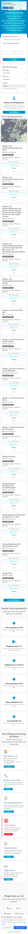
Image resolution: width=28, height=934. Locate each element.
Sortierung (5, 76)
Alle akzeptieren (20, 927)
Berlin (10, 908)
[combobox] (14, 39)
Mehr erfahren (14, 112)
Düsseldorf (20, 913)
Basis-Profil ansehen (14, 162)
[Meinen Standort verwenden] (14, 52)
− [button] (3, 123)
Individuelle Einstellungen (14, 932)
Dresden (8, 913)
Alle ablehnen (7, 927)
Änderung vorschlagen (8, 157)
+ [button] (3, 121)
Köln (19, 908)
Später (11, 8)
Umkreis (4, 83)
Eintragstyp (5, 70)
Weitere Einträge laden (14, 600)
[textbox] (13, 39)
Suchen (14, 59)
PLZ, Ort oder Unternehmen (11, 43)
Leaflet (22, 141)
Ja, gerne (5, 8)
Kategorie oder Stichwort (10, 36)
